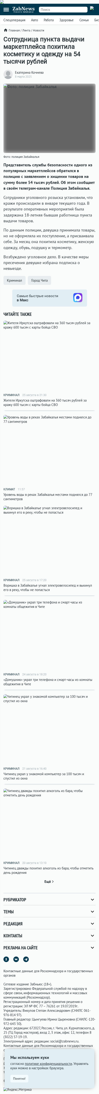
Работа (49, 20)
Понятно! (19, 1078)
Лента (26, 30)
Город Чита (39, 280)
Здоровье (66, 20)
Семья (84, 20)
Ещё (47, 881)
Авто (34, 20)
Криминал (14, 280)
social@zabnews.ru (64, 1041)
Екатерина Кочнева (29, 72)
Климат (9, 489)
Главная (14, 30)
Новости (38, 30)
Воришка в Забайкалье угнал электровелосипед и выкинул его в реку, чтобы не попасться (47, 587)
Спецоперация (14, 20)
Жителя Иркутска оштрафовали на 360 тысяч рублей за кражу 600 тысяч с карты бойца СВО (45, 402)
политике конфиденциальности (48, 1063)
